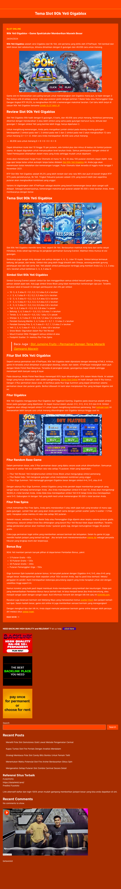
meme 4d (91, 537)
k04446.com (103, 595)
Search (6, 723)
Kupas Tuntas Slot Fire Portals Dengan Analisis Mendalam (33, 749)
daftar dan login (24, 792)
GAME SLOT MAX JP (50, 105)
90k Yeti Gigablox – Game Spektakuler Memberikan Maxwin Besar (44, 33)
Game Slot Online (69, 379)
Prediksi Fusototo (11, 785)
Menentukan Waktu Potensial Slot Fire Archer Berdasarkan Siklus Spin (39, 762)
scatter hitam (87, 600)
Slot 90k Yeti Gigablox (73, 162)
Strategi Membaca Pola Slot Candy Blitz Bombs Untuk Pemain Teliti (38, 755)
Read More (13, 617)
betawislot (8, 861)
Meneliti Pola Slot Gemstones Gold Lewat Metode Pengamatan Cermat (39, 742)
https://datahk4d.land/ (13, 782)
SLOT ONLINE (14, 29)
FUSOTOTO (8, 779)
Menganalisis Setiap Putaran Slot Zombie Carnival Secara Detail (36, 768)
